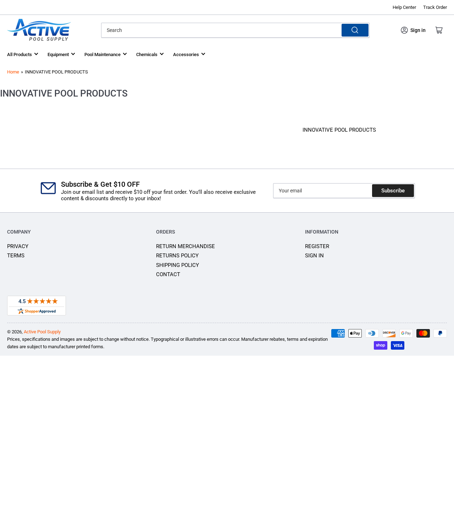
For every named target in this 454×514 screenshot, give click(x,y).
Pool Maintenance (102, 54)
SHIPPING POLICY (177, 265)
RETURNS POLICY (177, 255)
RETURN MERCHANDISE (185, 246)
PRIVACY (17, 246)
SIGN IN (314, 255)
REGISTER (317, 246)
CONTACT (168, 274)
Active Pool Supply (42, 331)
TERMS (15, 255)
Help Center (404, 7)
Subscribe (393, 190)
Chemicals (146, 54)
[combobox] (235, 30)
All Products (19, 54)
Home (13, 72)
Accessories (186, 54)
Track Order (435, 7)
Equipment (58, 54)
